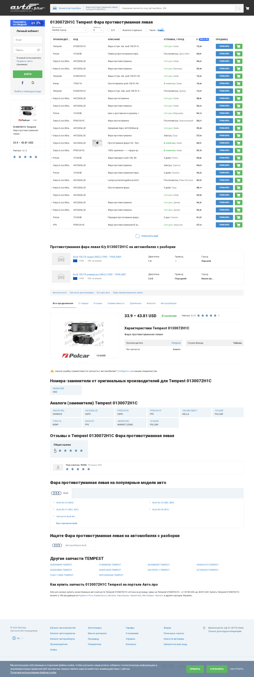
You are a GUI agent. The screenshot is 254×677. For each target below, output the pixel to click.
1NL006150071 (189, 412)
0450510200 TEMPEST (110, 570)
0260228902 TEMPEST (61, 570)
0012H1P (89, 423)
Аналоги (151, 303)
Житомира (147, 595)
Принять (195, 669)
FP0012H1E (78, 120)
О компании (132, 633)
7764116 (77, 83)
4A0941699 (58, 390)
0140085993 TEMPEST (110, 564)
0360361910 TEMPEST (208, 564)
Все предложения (63, 303)
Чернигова (135, 595)
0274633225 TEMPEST (208, 570)
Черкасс (158, 595)
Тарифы (130, 627)
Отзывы (97, 303)
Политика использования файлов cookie (33, 672)
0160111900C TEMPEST (61, 575)
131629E (77, 53)
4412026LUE (79, 61)
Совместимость (116, 303)
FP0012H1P (155, 412)
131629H (154, 423)
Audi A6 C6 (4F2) (160, 509)
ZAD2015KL (59, 412)
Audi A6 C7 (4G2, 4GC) (67, 509)
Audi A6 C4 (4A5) (64, 502)
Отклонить (217, 669)
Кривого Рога (86, 595)
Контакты (131, 644)
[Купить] (238, 46)
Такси (152, 30)
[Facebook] (22, 83)
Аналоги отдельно (132, 30)
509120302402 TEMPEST (111, 575)
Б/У (113, 30)
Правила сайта (24, 61)
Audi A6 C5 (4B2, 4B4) (163, 502)
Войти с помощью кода (28, 91)
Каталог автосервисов (62, 633)
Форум (167, 627)
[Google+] (33, 83)
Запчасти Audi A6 (65, 516)
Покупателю (94, 644)
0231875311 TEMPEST (159, 570)
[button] (85, 30)
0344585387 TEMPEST (159, 564)
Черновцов (123, 595)
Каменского (100, 595)
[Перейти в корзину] (249, 8)
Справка (130, 639)
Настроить (236, 669)
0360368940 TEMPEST (61, 564)
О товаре (83, 303)
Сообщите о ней (125, 371)
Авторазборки (168, 303)
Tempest (176, 343)
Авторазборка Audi (75, 545)
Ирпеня (112, 595)
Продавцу (93, 639)
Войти (27, 74)
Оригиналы (136, 303)
